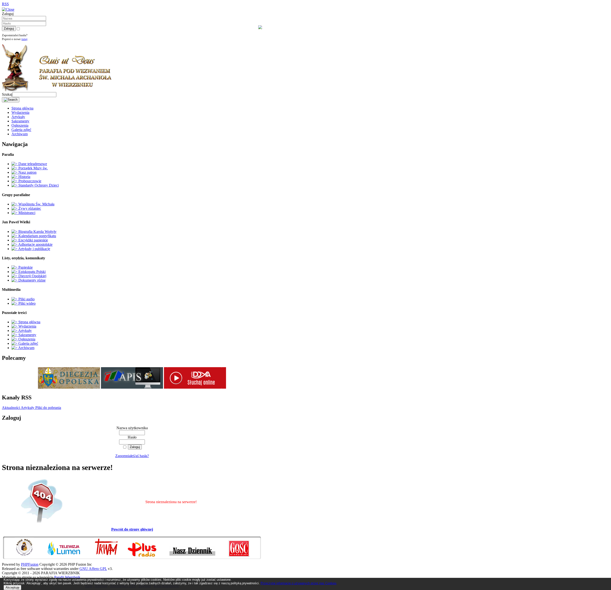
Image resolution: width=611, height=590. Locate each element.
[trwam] (110, 557)
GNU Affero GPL (93, 569)
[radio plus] (148, 557)
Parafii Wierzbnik (67, 577)
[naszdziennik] (198, 557)
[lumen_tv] (70, 557)
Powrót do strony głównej (132, 529)
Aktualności (11, 408)
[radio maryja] (30, 557)
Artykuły (27, 408)
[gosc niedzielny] (238, 557)
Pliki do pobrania (47, 408)
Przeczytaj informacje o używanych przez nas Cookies (299, 583)
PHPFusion (29, 564)
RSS (5, 4)
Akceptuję (12, 587)
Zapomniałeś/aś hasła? (132, 456)
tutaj (24, 39)
